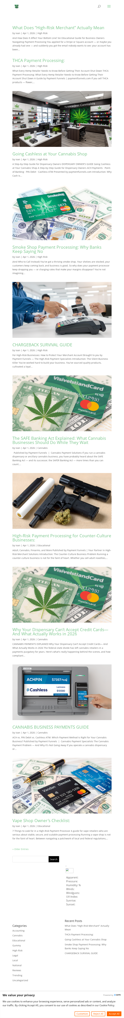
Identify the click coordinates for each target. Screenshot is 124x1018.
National (17, 965)
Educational (43, 545)
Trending (17, 975)
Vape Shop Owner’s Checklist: (41, 820)
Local (15, 960)
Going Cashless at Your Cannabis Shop (49, 154)
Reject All (98, 1013)
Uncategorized (20, 980)
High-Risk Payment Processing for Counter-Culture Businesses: (61, 538)
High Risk (42, 33)
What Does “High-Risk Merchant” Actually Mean (58, 28)
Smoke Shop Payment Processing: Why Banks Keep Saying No (56, 249)
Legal (15, 955)
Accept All (114, 1013)
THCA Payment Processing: (38, 60)
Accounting (18, 930)
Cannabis (42, 447)
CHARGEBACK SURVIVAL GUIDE (42, 345)
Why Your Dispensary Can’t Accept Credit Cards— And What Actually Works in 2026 (60, 632)
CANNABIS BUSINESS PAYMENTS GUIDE (50, 727)
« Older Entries (20, 849)
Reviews (16, 970)
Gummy (16, 945)
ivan (18, 33)
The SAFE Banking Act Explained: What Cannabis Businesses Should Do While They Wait (59, 440)
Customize (82, 1013)
